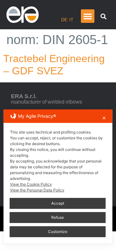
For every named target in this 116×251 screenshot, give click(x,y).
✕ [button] (104, 118)
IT (71, 19)
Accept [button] (57, 203)
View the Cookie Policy (31, 184)
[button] (87, 16)
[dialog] (58, 176)
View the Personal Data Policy (37, 190)
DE (64, 19)
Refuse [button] (57, 217)
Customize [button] (57, 231)
